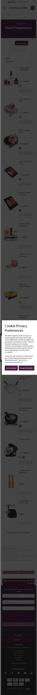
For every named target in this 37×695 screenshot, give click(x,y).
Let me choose (11, 368)
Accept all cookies (26, 368)
